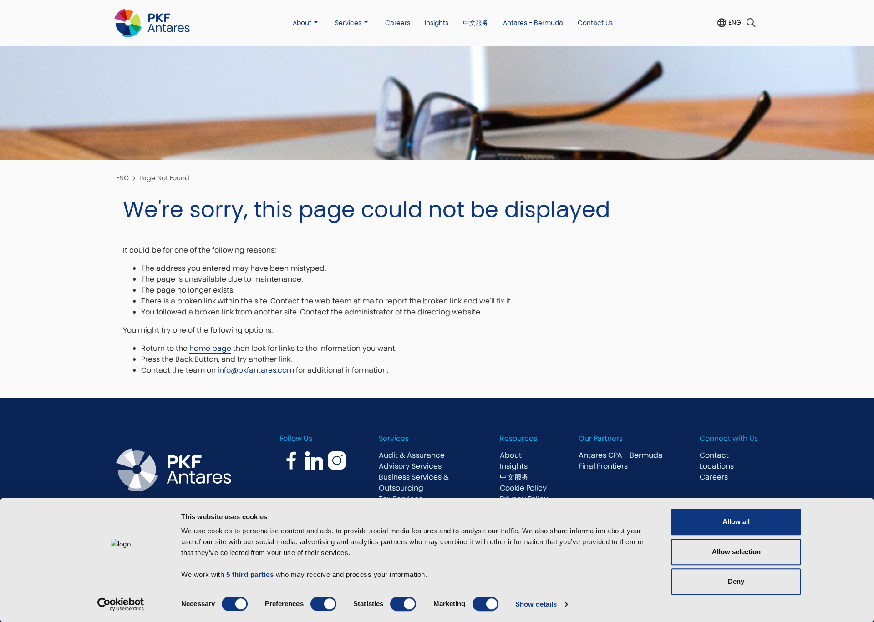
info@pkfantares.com (256, 370)
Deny (736, 581)
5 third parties (250, 574)
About (302, 22)
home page (210, 348)
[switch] (323, 604)
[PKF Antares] (152, 23)
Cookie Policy (523, 488)
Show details (536, 604)
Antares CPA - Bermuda (621, 455)
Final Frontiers (603, 466)
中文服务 (475, 22)
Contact (714, 455)
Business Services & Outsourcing (414, 482)
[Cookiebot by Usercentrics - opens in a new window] (121, 604)
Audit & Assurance (412, 455)
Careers (397, 22)
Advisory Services (410, 466)
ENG (734, 22)
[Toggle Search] (751, 23)
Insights (436, 22)
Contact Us (595, 22)
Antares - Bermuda (533, 22)
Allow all (736, 522)
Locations (717, 466)
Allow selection (736, 552)
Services (348, 22)
